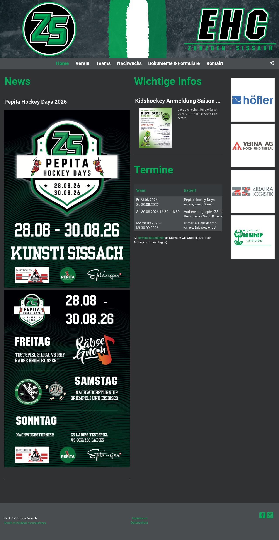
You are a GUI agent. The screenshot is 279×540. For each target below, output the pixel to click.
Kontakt (214, 63)
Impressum (139, 518)
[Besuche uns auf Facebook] (262, 516)
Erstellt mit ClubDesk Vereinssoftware (25, 522)
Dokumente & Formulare (174, 63)
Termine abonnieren (151, 238)
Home (62, 63)
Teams (103, 63)
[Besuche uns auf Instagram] (270, 516)
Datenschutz (139, 522)
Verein (82, 63)
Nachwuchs (129, 63)
